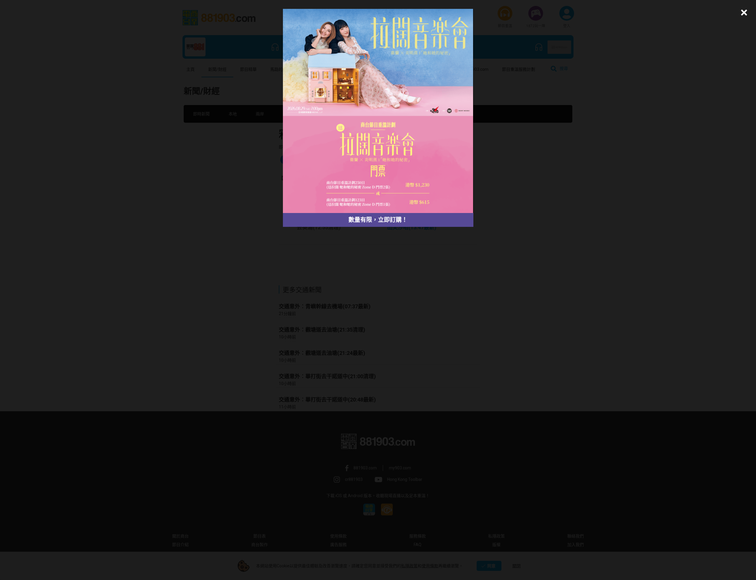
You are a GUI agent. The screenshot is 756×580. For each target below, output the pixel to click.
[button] (743, 12)
